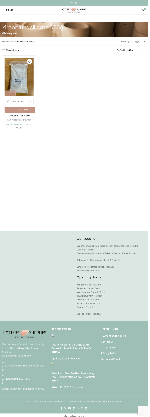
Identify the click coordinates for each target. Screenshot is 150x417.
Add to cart (25, 110)
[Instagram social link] (76, 3)
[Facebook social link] (72, 3)
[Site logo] (74, 9)
